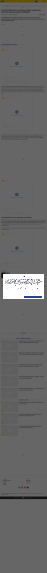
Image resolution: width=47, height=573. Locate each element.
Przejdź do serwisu (33, 297)
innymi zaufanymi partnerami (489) (26, 279)
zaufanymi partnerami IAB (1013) (14, 279)
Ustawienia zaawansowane (14, 297)
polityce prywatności (26, 290)
